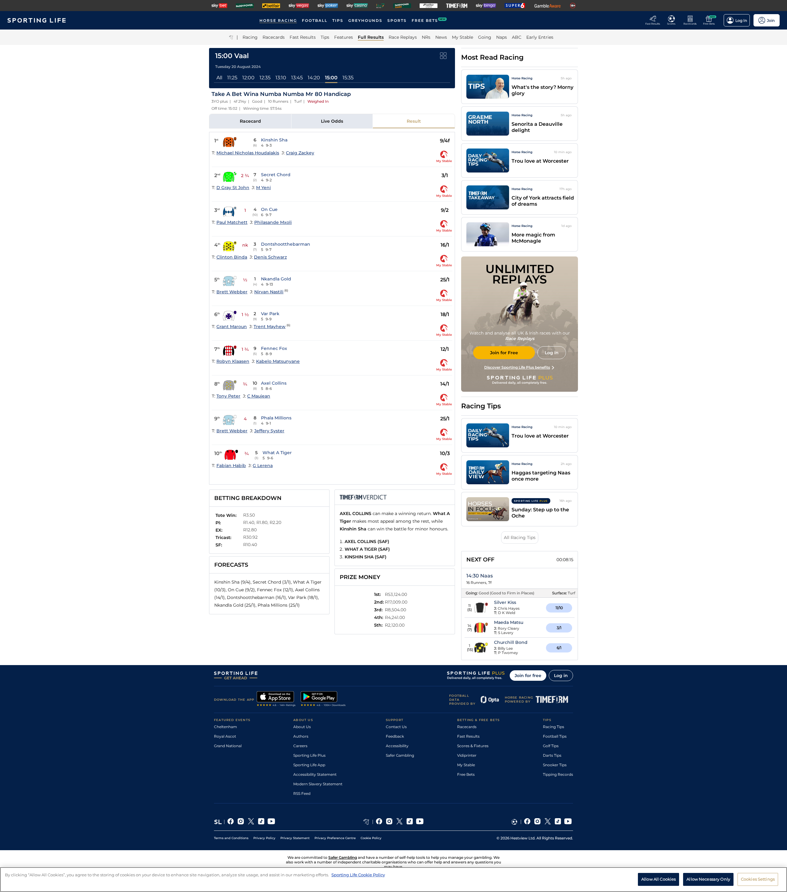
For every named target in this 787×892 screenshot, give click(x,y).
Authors (300, 736)
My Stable (466, 765)
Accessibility (397, 745)
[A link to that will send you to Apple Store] (276, 699)
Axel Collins (274, 383)
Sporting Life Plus (309, 755)
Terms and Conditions (231, 838)
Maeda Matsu (508, 622)
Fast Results (468, 736)
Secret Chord (276, 174)
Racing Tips (553, 726)
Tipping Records (558, 774)
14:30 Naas (479, 576)
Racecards (467, 726)
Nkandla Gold (276, 279)
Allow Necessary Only (708, 879)
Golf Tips (551, 745)
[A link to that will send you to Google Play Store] (323, 699)
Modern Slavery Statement (317, 784)
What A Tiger (277, 452)
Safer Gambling (400, 755)
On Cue (269, 209)
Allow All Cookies (658, 879)
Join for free (528, 675)
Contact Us (396, 726)
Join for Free (504, 352)
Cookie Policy (371, 838)
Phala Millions (276, 418)
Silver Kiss (505, 602)
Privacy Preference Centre (335, 838)
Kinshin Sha (274, 140)
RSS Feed (301, 793)
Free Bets (466, 774)
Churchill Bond (511, 642)
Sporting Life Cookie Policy (358, 874)
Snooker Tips (555, 765)
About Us (302, 726)
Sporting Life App (309, 765)
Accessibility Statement (315, 774)
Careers (300, 745)
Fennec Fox (274, 348)
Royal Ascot (225, 736)
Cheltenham (225, 726)
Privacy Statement (295, 838)
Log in (561, 675)
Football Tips (555, 736)
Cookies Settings (758, 879)
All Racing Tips (520, 537)
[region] (393, 879)
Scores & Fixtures (472, 745)
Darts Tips (552, 755)
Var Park (270, 313)
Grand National (228, 745)
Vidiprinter (467, 755)
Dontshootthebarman (285, 244)
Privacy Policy (264, 838)
